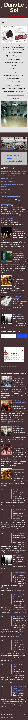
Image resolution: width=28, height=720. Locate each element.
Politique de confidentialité (7, 717)
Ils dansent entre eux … (8, 178)
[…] (20, 215)
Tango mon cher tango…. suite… (10, 196)
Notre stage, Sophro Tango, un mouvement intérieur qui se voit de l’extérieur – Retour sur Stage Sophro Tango (13, 173)
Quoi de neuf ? (5, 189)
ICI (20, 161)
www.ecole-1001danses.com (15, 95)
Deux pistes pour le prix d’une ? (10, 193)
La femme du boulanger (8, 181)
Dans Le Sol (14, 7)
